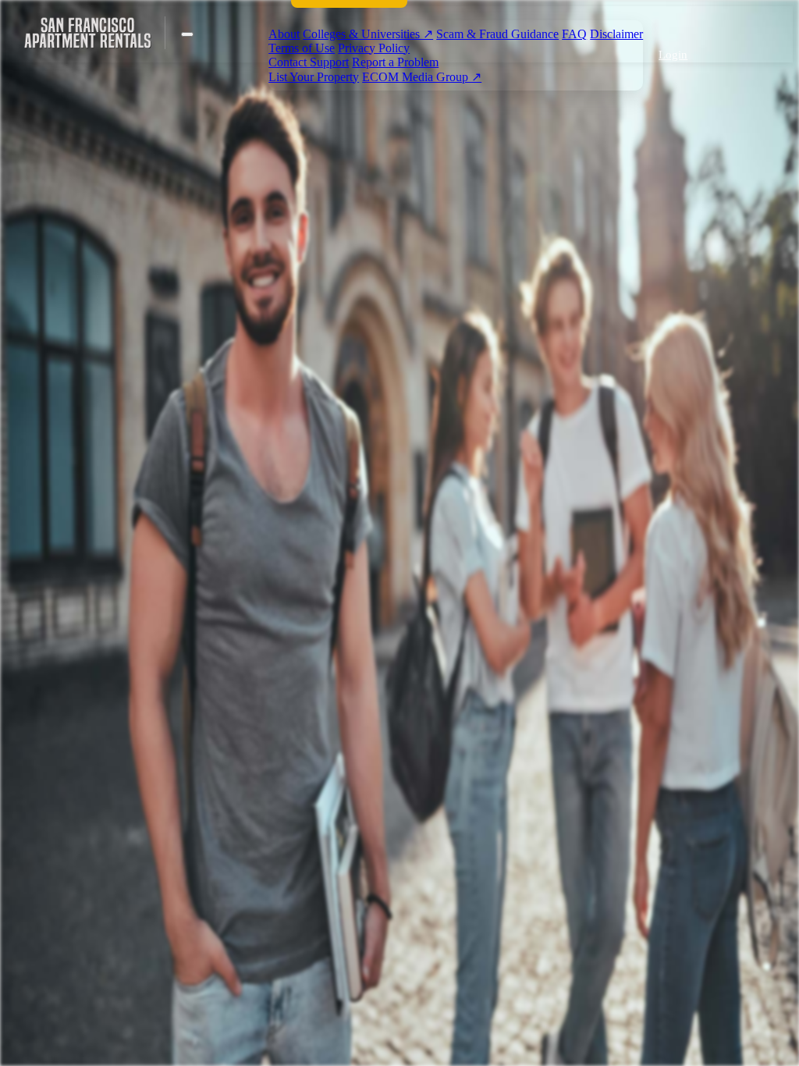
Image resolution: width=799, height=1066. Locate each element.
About (284, 34)
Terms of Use (301, 48)
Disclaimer (616, 34)
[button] (670, 55)
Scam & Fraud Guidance (497, 34)
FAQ (574, 34)
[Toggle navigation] (187, 34)
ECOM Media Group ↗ (421, 77)
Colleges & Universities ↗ (368, 34)
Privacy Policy (374, 48)
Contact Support (308, 62)
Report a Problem (395, 62)
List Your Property (313, 77)
